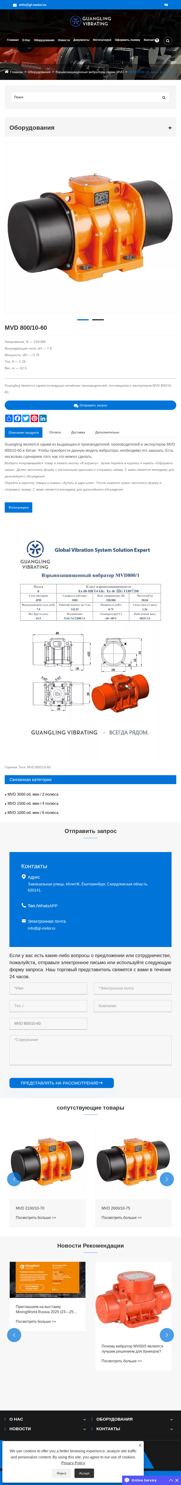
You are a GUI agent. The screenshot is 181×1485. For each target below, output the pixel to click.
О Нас (26, 40)
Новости (64, 40)
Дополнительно (107, 432)
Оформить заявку (127, 40)
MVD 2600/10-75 (30, 1208)
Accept (84, 1473)
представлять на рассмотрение (62, 1083)
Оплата (55, 432)
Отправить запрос (93, 405)
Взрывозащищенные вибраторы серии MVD (90, 72)
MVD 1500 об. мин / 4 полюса (33, 803)
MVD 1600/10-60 (116, 1208)
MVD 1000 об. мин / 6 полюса (152, 72)
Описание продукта (23, 432)
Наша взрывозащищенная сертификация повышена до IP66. (131, 1379)
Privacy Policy (73, 1463)
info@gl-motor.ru (32, 5)
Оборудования (44, 40)
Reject (61, 1473)
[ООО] (90, 21)
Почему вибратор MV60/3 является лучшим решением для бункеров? (47, 1348)
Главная (13, 40)
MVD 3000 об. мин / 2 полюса (33, 794)
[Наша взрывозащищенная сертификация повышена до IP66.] (133, 1315)
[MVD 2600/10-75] (48, 1161)
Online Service (144, 1480)
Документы (81, 40)
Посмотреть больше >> (36, 1218)
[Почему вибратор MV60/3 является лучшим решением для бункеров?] (48, 1299)
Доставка (78, 432)
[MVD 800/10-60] (90, 227)
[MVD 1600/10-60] (133, 1161)
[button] (14, 1179)
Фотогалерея (102, 40)
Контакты (150, 40)
